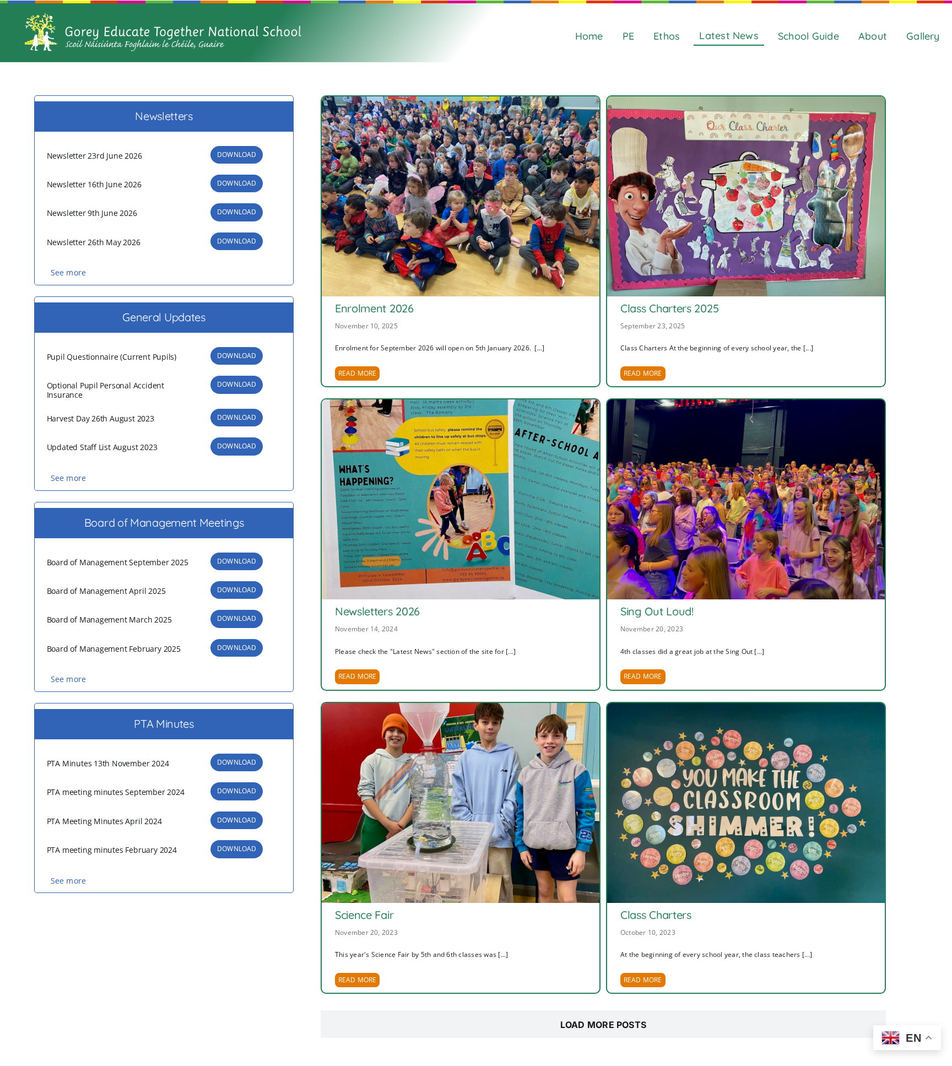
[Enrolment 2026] (460, 196)
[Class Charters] (746, 803)
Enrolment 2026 (374, 308)
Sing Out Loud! (657, 611)
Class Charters (655, 915)
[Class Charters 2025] (746, 196)
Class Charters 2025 (669, 308)
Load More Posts (603, 1024)
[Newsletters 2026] (460, 499)
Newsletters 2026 (377, 611)
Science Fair (364, 915)
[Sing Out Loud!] (746, 499)
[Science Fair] (460, 803)
